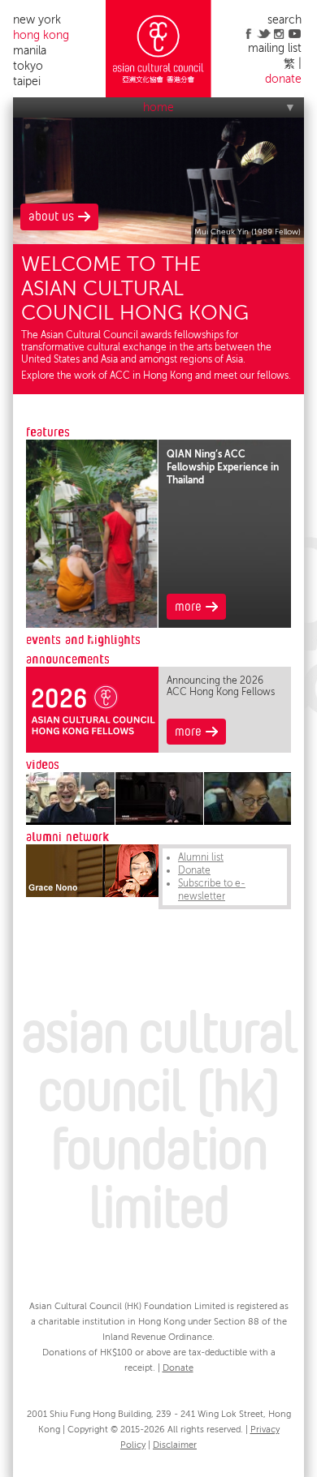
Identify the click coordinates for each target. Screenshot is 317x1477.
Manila (29, 51)
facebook (248, 33)
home (158, 107)
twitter (264, 33)
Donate (194, 870)
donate (283, 79)
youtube (295, 33)
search (284, 20)
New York (37, 20)
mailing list (275, 48)
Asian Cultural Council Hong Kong (158, 48)
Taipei (27, 81)
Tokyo (28, 66)
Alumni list (201, 857)
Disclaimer (175, 1445)
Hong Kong (41, 35)
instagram (279, 33)
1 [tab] (93, 639)
